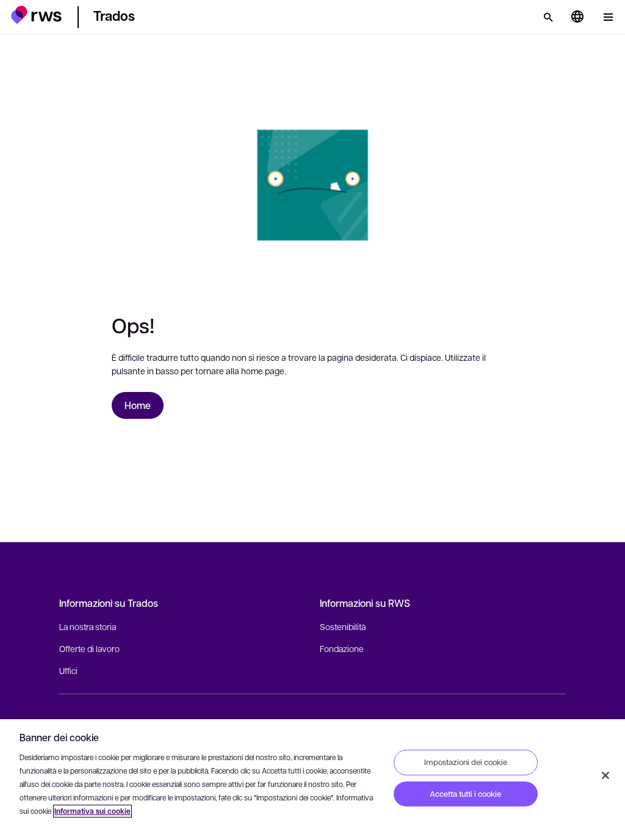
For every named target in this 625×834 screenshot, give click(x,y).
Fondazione (342, 648)
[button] (36, 15)
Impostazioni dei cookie (465, 761)
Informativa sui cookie (92, 811)
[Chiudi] (605, 775)
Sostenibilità (343, 626)
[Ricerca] (548, 17)
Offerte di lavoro (89, 648)
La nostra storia (87, 626)
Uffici (68, 670)
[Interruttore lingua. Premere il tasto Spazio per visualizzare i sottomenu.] (577, 17)
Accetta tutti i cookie (465, 793)
